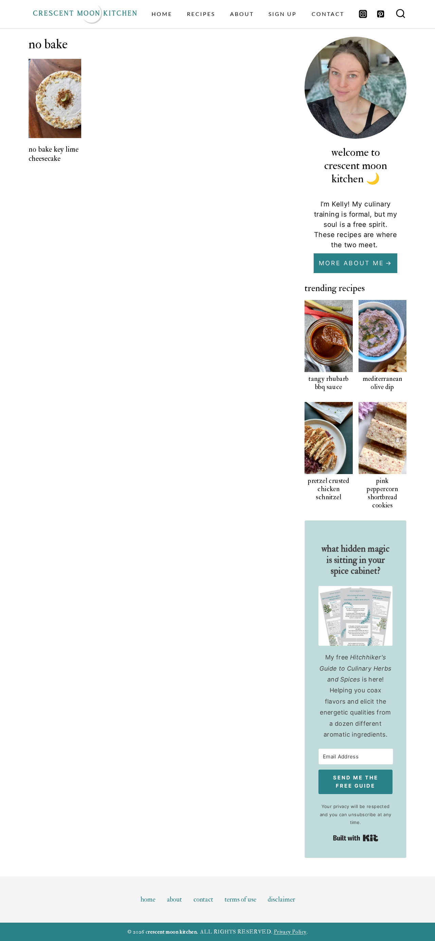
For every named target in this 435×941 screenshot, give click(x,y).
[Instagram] (363, 14)
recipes (201, 14)
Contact (328, 14)
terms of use (240, 899)
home (147, 899)
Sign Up (282, 14)
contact (203, 899)
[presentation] (55, 98)
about (242, 14)
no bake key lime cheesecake (54, 154)
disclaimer (281, 899)
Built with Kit (355, 838)
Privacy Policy (290, 931)
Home (162, 14)
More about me (351, 263)
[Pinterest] (380, 14)
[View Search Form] (400, 14)
